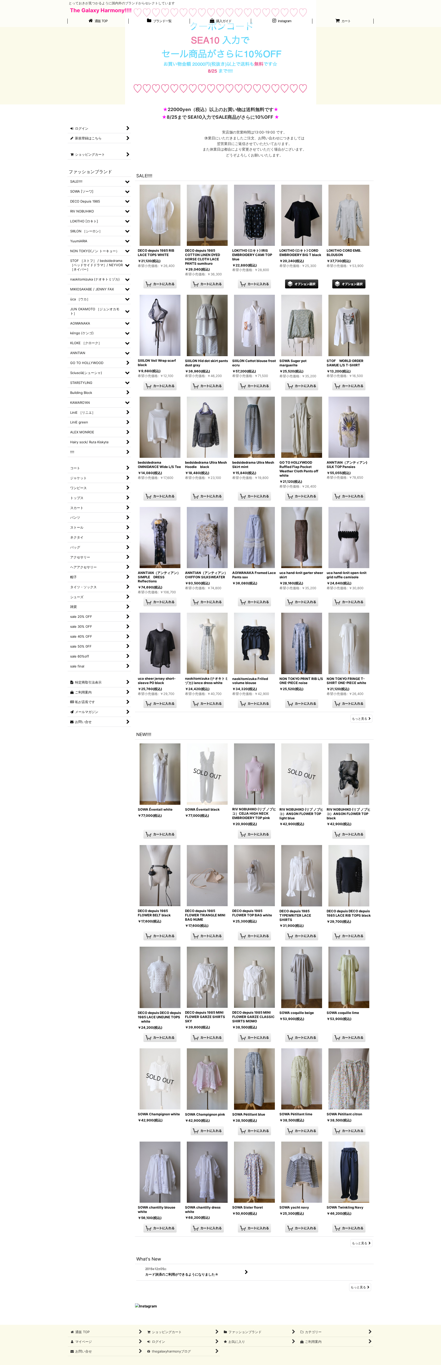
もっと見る (359, 718)
